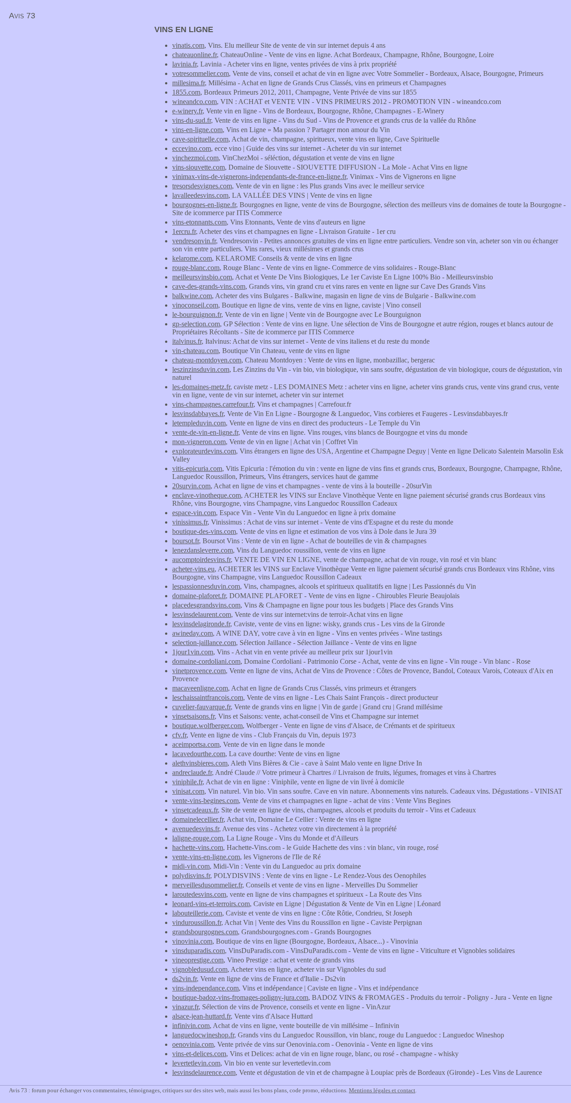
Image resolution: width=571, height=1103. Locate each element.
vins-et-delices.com (199, 1053)
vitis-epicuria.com (197, 468)
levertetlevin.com (196, 1063)
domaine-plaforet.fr (199, 595)
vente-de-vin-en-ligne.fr (205, 432)
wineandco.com (194, 101)
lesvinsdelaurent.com (201, 614)
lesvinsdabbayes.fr (197, 413)
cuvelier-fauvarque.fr (201, 707)
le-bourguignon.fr (196, 314)
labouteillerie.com (197, 913)
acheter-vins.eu (193, 569)
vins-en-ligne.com (197, 129)
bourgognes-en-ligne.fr (204, 204)
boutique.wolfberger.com (207, 725)
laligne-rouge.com (197, 838)
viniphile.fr (187, 782)
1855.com (186, 92)
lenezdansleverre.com (202, 550)
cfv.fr (179, 735)
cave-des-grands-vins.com (208, 286)
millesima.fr (188, 83)
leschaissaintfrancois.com (207, 697)
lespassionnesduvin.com (206, 586)
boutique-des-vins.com (204, 531)
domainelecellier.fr (197, 819)
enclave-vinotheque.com (206, 495)
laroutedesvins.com (199, 894)
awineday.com (192, 633)
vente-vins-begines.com (205, 800)
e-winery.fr (187, 111)
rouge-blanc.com (195, 267)
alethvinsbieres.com (200, 763)
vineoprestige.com (197, 960)
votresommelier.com (200, 73)
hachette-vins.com (197, 847)
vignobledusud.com (200, 969)
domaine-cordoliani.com (206, 661)
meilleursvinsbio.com (202, 277)
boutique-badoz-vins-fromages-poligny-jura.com (240, 997)
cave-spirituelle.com (200, 139)
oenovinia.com (193, 1044)
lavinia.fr (184, 64)
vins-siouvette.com (198, 167)
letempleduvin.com (199, 423)
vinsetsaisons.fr (193, 716)
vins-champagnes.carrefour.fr (212, 404)
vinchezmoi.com (195, 158)
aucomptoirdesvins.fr (201, 559)
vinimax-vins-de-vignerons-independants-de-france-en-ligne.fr (259, 176)
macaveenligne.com (200, 688)
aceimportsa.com (195, 744)
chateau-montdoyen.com (206, 360)
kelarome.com (192, 258)
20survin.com (191, 486)
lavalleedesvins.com (200, 195)
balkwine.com (192, 296)
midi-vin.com (191, 866)
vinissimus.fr (189, 522)
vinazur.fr (185, 1007)
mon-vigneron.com (199, 441)
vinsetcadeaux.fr (195, 810)
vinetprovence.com (199, 670)
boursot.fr (185, 541)
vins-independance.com (205, 988)
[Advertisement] (75, 87)
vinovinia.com (192, 941)
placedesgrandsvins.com (206, 605)
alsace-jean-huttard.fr (201, 1016)
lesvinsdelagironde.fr (201, 624)
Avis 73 (22, 15)
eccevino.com (191, 148)
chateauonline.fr (194, 54)
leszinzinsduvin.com (200, 369)
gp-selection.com (196, 324)
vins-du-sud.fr (191, 120)
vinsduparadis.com (198, 950)
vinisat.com (188, 791)
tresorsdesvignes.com (202, 186)
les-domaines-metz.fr (201, 387)
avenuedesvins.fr (195, 828)
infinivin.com (191, 1025)
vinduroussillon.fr (196, 922)
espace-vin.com (194, 512)
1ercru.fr (184, 231)
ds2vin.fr (184, 978)
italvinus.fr (187, 341)
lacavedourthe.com (198, 754)
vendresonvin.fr (194, 241)
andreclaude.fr (192, 772)
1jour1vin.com (192, 652)
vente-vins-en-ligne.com (206, 857)
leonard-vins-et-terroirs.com (211, 903)
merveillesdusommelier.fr (207, 885)
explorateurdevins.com (204, 451)
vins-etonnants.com (199, 222)
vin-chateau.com (195, 350)
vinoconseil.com (195, 305)
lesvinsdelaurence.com (204, 1072)
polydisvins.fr (191, 875)
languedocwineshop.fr (203, 1035)
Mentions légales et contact (382, 1090)
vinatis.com (188, 45)
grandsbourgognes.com (205, 932)
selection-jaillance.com (204, 642)
